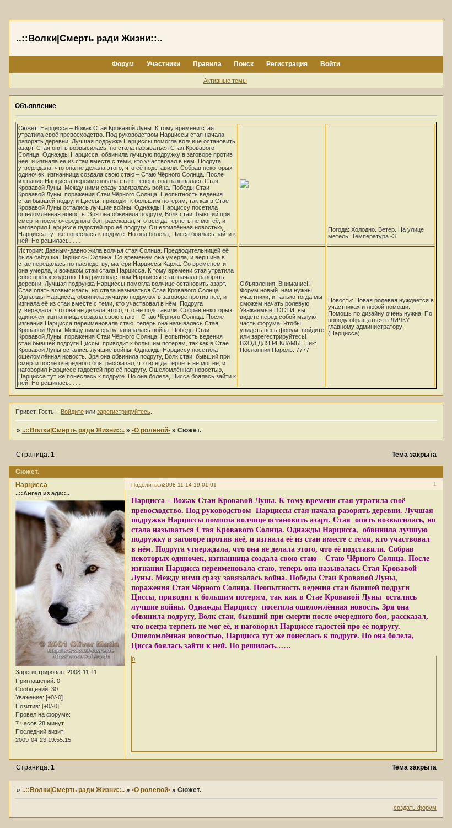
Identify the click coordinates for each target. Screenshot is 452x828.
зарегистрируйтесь (123, 411)
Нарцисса (31, 485)
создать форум (415, 807)
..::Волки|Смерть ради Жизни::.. (73, 430)
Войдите (72, 411)
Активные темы (225, 80)
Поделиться (147, 485)
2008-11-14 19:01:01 (190, 485)
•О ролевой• (151, 430)
